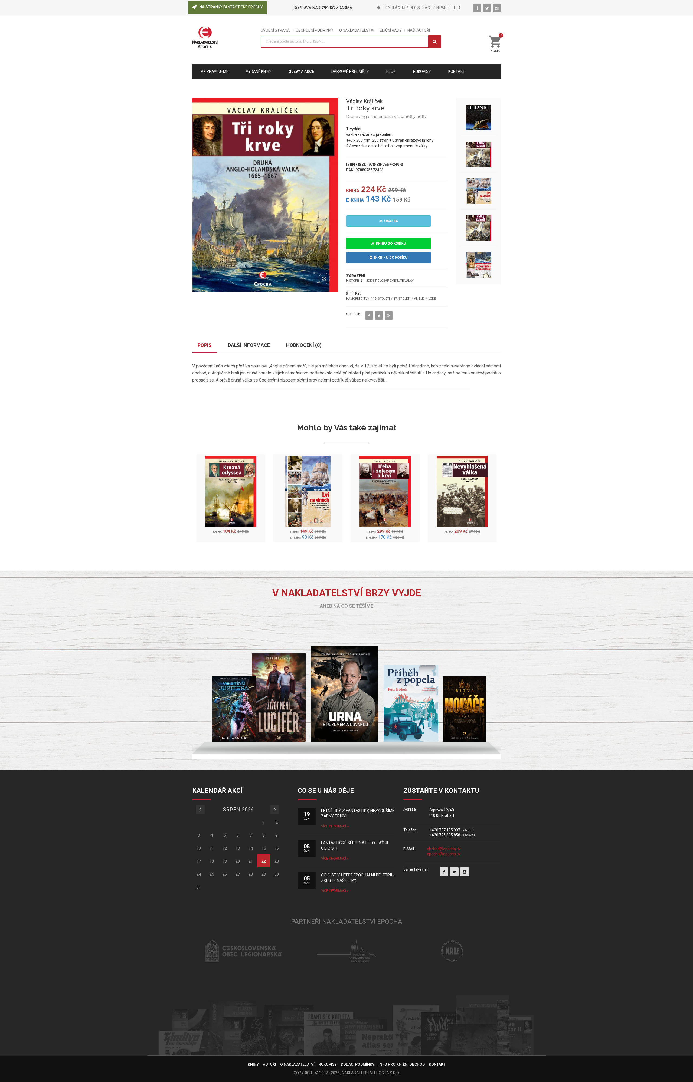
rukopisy (422, 71)
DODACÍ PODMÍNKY (357, 1064)
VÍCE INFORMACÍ (334, 826)
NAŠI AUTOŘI (418, 30)
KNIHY (253, 1064)
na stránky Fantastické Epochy (231, 7)
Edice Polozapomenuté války (390, 280)
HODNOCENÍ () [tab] (304, 345)
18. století (381, 298)
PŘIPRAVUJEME (214, 71)
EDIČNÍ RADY (391, 30)
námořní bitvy (357, 298)
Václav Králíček (364, 101)
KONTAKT (437, 1064)
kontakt (456, 71)
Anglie (419, 298)
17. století (402, 298)
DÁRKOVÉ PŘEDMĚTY (350, 71)
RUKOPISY (328, 1064)
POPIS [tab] (205, 345)
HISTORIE (352, 280)
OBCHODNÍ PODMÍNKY (315, 30)
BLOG (391, 71)
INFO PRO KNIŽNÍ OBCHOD (401, 1064)
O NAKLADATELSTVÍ (356, 30)
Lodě (432, 298)
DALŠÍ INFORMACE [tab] (249, 345)
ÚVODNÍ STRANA (275, 30)
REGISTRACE (421, 8)
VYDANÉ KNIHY (259, 71)
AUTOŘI (269, 1064)
